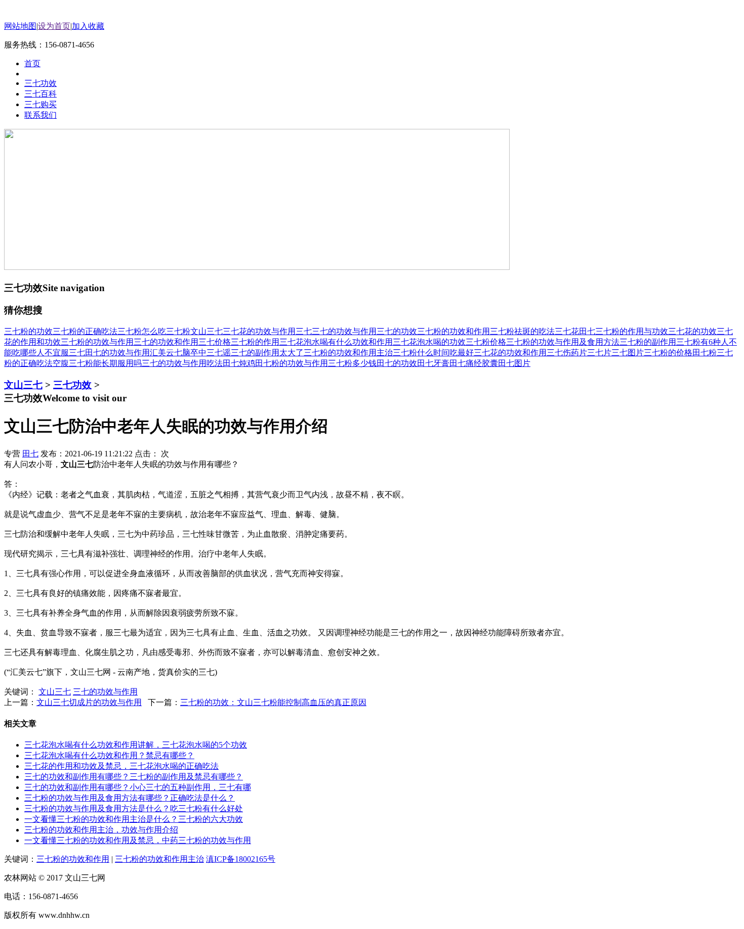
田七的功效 (397, 363)
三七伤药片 (567, 352)
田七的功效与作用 (117, 352)
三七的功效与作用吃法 (182, 363)
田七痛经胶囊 (473, 363)
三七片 (599, 352)
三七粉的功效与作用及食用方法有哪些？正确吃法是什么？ (129, 798)
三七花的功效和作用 (510, 352)
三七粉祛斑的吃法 (522, 331)
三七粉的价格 (668, 352)
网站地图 (20, 26)
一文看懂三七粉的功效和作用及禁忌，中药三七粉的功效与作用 (137, 840)
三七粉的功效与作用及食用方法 (562, 342)
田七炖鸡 (239, 363)
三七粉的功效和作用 (453, 331)
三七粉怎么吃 (141, 331)
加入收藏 (88, 26)
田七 (587, 331)
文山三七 (206, 331)
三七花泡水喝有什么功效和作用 (336, 342)
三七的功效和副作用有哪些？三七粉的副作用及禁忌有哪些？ (133, 776)
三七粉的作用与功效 (631, 331)
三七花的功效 (692, 331)
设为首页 (54, 26)
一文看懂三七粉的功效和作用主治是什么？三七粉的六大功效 (133, 819)
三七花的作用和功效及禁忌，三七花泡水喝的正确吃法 (121, 766)
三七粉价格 (486, 342)
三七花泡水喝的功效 (429, 342)
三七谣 (218, 352)
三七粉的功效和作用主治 (348, 352)
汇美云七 (166, 352)
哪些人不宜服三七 (52, 352)
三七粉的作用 (255, 342)
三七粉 (178, 331)
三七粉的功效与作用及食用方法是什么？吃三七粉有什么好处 (133, 808)
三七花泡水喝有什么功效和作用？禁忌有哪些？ (109, 755)
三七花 (567, 331)
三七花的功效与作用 (259, 331)
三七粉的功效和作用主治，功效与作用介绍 (101, 829)
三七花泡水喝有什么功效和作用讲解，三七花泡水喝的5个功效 (135, 744)
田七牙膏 (433, 363)
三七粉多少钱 (352, 363)
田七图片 (514, 363)
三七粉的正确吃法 (85, 331)
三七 (304, 331)
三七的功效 (397, 331)
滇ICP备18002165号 (240, 859)
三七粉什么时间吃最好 (433, 352)
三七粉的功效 (28, 331)
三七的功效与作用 (344, 331)
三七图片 (627, 352)
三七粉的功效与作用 (97, 342)
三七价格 (214, 342)
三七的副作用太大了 (267, 352)
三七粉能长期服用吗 (105, 363)
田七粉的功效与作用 (291, 363)
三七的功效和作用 (166, 342)
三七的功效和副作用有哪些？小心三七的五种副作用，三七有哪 (137, 787)
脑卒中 (194, 352)
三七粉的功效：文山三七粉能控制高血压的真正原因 (273, 702)
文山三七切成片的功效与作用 (89, 702)
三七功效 (72, 385)
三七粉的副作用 (647, 342)
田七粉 (704, 352)
